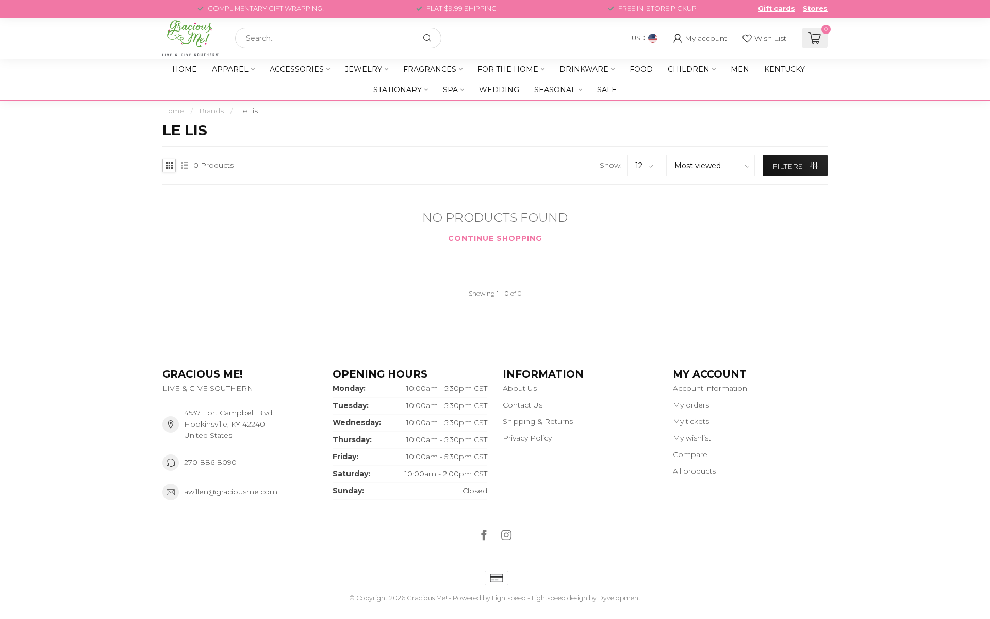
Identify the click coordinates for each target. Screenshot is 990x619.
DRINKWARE (583, 69)
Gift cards (776, 8)
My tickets (691, 421)
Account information (710, 388)
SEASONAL (555, 89)
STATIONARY (397, 89)
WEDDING (499, 89)
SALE (607, 89)
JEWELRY (363, 69)
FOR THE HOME (507, 69)
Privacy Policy (527, 438)
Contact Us (522, 405)
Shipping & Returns (538, 421)
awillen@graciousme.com (230, 491)
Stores (815, 8)
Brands (212, 111)
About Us (520, 388)
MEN (740, 69)
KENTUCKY (784, 69)
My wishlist (692, 438)
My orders (691, 405)
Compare (690, 454)
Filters (788, 166)
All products (694, 471)
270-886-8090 (210, 462)
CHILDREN (689, 69)
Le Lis (248, 111)
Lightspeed (509, 598)
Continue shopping (495, 238)
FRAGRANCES (429, 69)
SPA (450, 89)
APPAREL (230, 69)
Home (184, 69)
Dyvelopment (619, 598)
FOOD (641, 69)
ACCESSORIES (297, 69)
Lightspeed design (559, 598)
